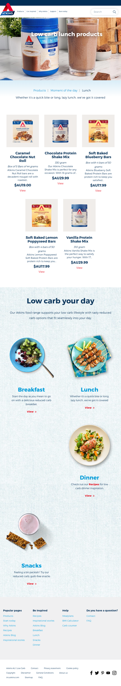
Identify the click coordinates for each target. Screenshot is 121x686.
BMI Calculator (70, 620)
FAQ (88, 620)
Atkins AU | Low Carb (15, 668)
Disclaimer (26, 673)
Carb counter (69, 625)
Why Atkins (43, 11)
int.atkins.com (12, 677)
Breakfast (31, 389)
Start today (63, 11)
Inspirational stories (14, 640)
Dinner (89, 477)
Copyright (10, 673)
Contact (90, 616)
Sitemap (29, 677)
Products (20, 11)
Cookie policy (72, 668)
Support (53, 11)
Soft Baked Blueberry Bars (98, 155)
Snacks (31, 565)
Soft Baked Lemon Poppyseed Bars (42, 239)
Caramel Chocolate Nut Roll (22, 157)
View (23, 190)
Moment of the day (64, 90)
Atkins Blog (9, 635)
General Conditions (45, 673)
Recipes (7, 630)
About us (63, 673)
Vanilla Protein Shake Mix (79, 239)
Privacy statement (52, 668)
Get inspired (31, 11)
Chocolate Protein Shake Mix (60, 155)
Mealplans (68, 616)
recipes (94, 484)
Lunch (89, 389)
